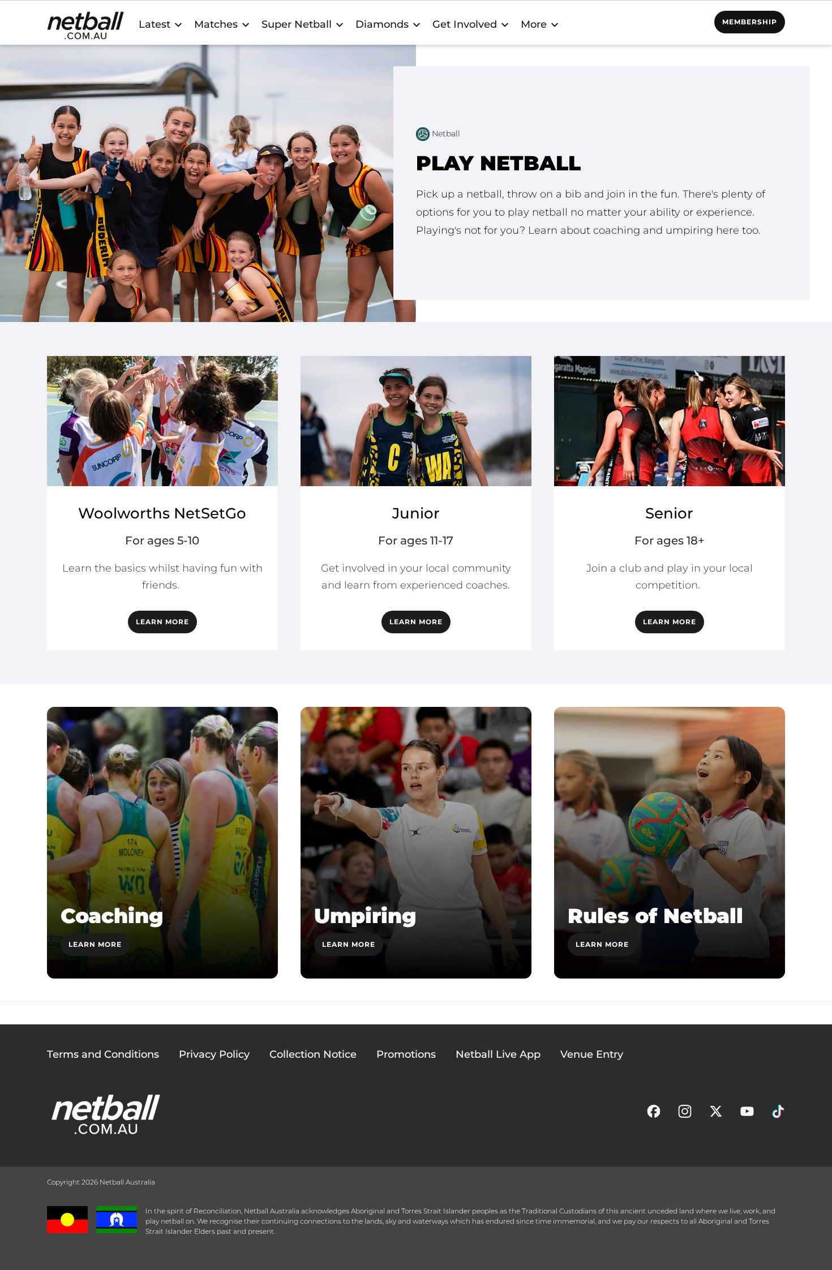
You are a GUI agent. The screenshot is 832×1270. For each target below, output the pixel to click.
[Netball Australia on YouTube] (747, 1114)
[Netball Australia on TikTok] (778, 1114)
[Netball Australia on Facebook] (654, 1114)
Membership (749, 22)
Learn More (95, 944)
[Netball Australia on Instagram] (685, 1114)
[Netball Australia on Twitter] (716, 1114)
